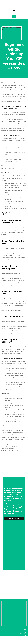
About (25, 629)
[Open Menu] (14, 11)
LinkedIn (25, 635)
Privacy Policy (23, 633)
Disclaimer (24, 632)
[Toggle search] (14, 16)
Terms (25, 630)
